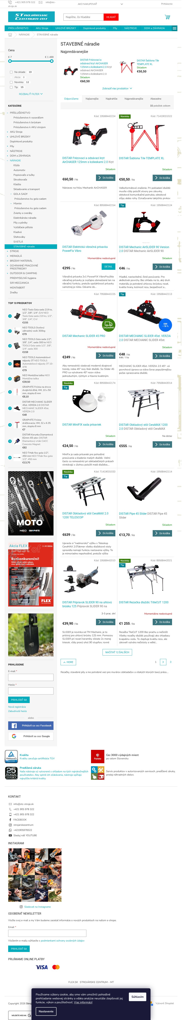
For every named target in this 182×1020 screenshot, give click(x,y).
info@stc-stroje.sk (24, 804)
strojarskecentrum (23, 825)
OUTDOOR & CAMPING (23, 273)
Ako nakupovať (87, 4)
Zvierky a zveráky (23, 213)
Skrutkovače (20, 179)
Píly (12, 146)
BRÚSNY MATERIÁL (21, 260)
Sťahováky (19, 237)
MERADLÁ (16, 256)
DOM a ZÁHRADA (20, 155)
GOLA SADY (21, 194)
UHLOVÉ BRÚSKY (20, 136)
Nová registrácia (17, 707)
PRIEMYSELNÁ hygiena (23, 278)
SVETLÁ (18, 241)
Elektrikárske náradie (25, 218)
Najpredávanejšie (134, 98)
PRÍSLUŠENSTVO (20, 113)
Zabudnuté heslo (17, 711)
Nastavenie (46, 1011)
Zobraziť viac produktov (115, 88)
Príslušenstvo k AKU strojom (30, 127)
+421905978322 (23, 830)
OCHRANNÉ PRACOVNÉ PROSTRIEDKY (24, 267)
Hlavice (18, 203)
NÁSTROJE (16, 151)
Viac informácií (83, 1002)
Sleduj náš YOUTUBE (25, 835)
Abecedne (155, 98)
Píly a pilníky (20, 222)
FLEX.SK (73, 982)
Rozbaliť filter (29, 94)
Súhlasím (138, 997)
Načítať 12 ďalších (117, 652)
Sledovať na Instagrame (37, 907)
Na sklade (23, 72)
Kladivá (18, 232)
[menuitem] (18, 28)
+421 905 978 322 (24, 809)
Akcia (19, 77)
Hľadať (111, 17)
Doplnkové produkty (21, 141)
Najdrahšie (111, 98)
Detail (109, 266)
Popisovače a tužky (24, 175)
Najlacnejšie (92, 98)
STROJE (14, 251)
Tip (18, 87)
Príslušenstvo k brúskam (27, 122)
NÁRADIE (15, 160)
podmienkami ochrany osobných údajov (62, 940)
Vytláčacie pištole (23, 227)
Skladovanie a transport (27, 189)
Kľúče (17, 165)
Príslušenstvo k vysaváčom (28, 117)
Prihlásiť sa (19, 699)
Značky (14, 292)
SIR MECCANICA (19, 283)
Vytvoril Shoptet (165, 1003)
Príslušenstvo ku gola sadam (30, 199)
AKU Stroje (16, 132)
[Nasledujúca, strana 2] (163, 662)
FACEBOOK (20, 819)
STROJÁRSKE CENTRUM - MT (97, 982)
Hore (70, 662)
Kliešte (17, 184)
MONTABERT (17, 287)
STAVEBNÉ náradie (24, 246)
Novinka (21, 82)
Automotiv (19, 170)
